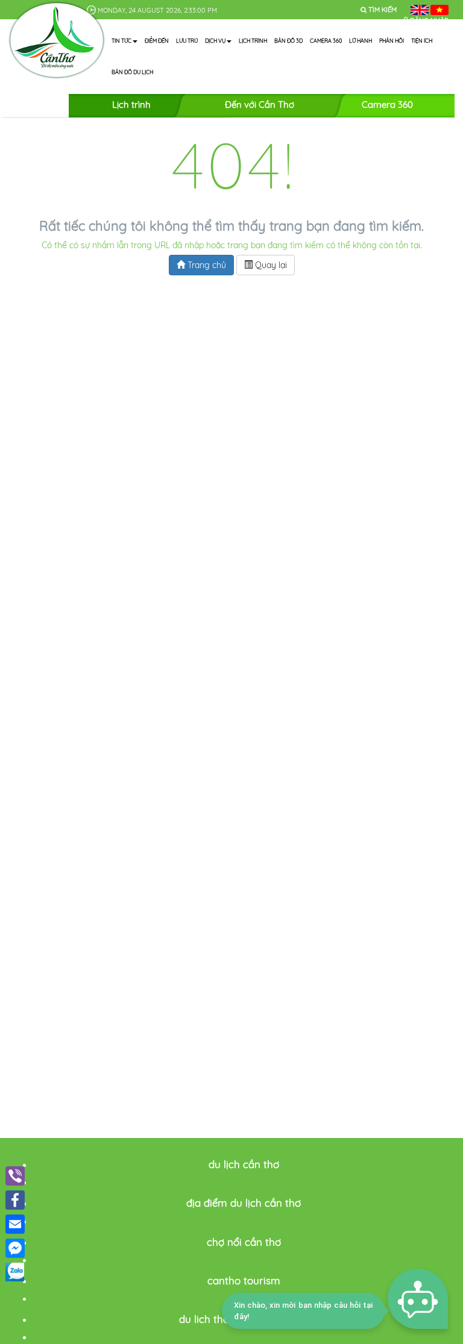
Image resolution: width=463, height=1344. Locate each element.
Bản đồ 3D (288, 40)
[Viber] (15, 1176)
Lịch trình (253, 40)
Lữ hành (360, 40)
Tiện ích (421, 40)
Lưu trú (187, 40)
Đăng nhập (429, 20)
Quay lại (270, 265)
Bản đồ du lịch (132, 72)
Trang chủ (205, 265)
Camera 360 (326, 40)
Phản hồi (391, 40)
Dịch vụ (215, 40)
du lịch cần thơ (244, 1164)
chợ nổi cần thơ (244, 1242)
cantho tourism (243, 1280)
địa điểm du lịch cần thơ (243, 1202)
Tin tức (121, 40)
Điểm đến (157, 40)
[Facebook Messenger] (15, 1248)
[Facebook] (15, 1200)
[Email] (15, 1224)
